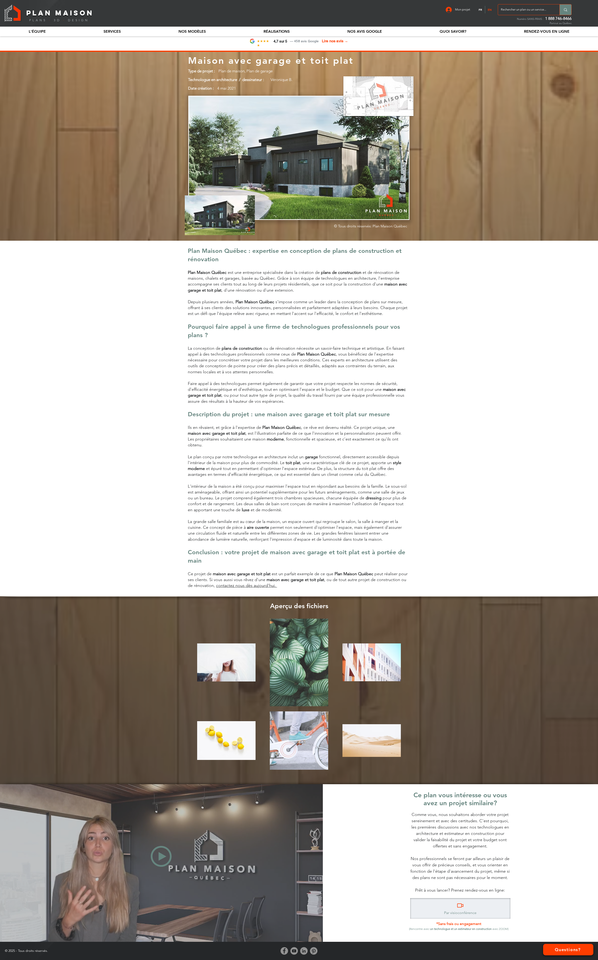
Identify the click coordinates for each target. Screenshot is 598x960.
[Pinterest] (313, 951)
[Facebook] (284, 951)
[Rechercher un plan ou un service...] (565, 9)
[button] (37, 31)
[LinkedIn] (304, 951)
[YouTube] (294, 951)
